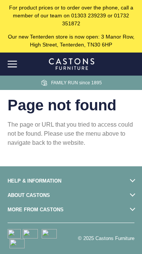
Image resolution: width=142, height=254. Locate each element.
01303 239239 (88, 15)
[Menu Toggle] (12, 64)
